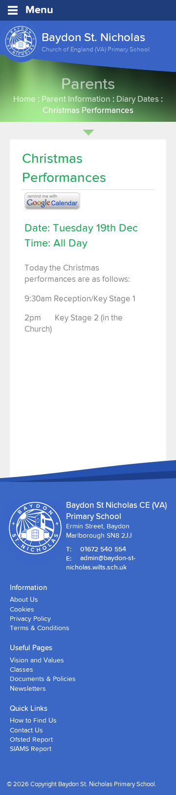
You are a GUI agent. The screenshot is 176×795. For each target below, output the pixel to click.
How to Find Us (33, 720)
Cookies (22, 609)
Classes (21, 669)
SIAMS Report (30, 748)
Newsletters (28, 688)
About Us (24, 599)
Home (24, 98)
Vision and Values (37, 660)
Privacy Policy (30, 618)
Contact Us (26, 730)
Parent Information (76, 98)
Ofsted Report (31, 739)
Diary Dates (137, 98)
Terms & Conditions (39, 628)
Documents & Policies (43, 678)
